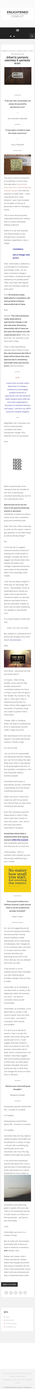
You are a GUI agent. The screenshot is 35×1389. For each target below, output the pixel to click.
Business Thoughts (8, 51)
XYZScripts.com (27, 1387)
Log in (7, 1317)
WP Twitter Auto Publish (10, 1387)
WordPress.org (10, 1327)
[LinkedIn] (14, 36)
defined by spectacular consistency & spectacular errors (17, 60)
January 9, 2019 (7, 1284)
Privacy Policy (21, 1376)
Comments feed (11, 1323)
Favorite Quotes (22, 51)
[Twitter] (10, 36)
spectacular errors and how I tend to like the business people (17, 187)
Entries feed (9, 1320)
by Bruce (13, 1284)
